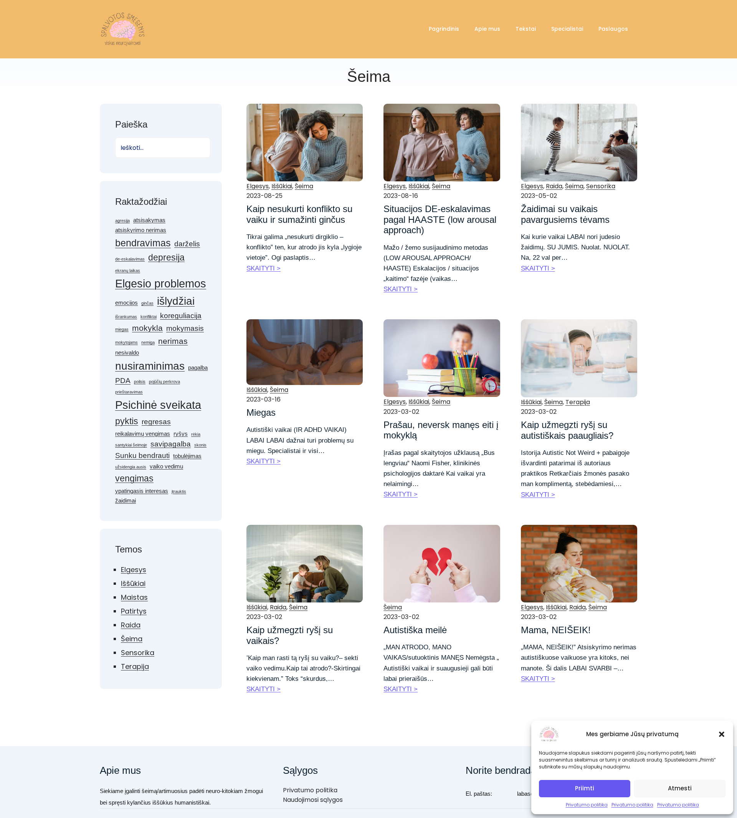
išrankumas (126, 316)
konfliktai (148, 316)
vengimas (134, 478)
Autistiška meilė (415, 630)
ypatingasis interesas (141, 491)
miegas (122, 329)
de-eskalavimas (130, 259)
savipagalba (170, 444)
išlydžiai (176, 301)
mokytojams (126, 342)
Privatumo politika (587, 804)
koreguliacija (181, 316)
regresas (156, 422)
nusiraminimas (150, 366)
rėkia (195, 434)
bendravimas (143, 242)
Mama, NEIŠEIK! (556, 630)
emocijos (126, 302)
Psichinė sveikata (158, 404)
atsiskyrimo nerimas (140, 230)
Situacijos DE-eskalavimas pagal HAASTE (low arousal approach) (439, 219)
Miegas (261, 412)
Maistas (134, 597)
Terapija (135, 666)
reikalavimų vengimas (142, 433)
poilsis (139, 381)
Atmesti (680, 788)
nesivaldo (127, 352)
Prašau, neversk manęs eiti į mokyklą (440, 430)
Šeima (131, 639)
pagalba (198, 367)
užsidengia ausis (130, 467)
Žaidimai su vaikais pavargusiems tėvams (565, 214)
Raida (130, 625)
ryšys (181, 433)
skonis (200, 445)
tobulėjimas (187, 456)
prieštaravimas (129, 392)
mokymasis (185, 328)
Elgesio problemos (160, 283)
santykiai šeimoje (131, 445)
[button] (721, 734)
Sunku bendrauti (142, 455)
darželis (187, 244)
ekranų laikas (127, 270)
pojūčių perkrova (164, 381)
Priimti (584, 788)
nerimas (173, 341)
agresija (122, 220)
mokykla (147, 328)
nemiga (148, 342)
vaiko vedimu (166, 466)
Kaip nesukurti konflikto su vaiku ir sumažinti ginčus (299, 214)
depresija (166, 257)
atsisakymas (149, 220)
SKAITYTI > (263, 268)
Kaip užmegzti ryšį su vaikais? (289, 635)
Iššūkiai (133, 583)
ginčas (147, 303)
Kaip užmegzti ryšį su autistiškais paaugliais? (567, 430)
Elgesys (133, 569)
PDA (123, 381)
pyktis (126, 421)
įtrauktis (179, 491)
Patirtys (134, 611)
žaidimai (125, 500)
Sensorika (137, 652)
